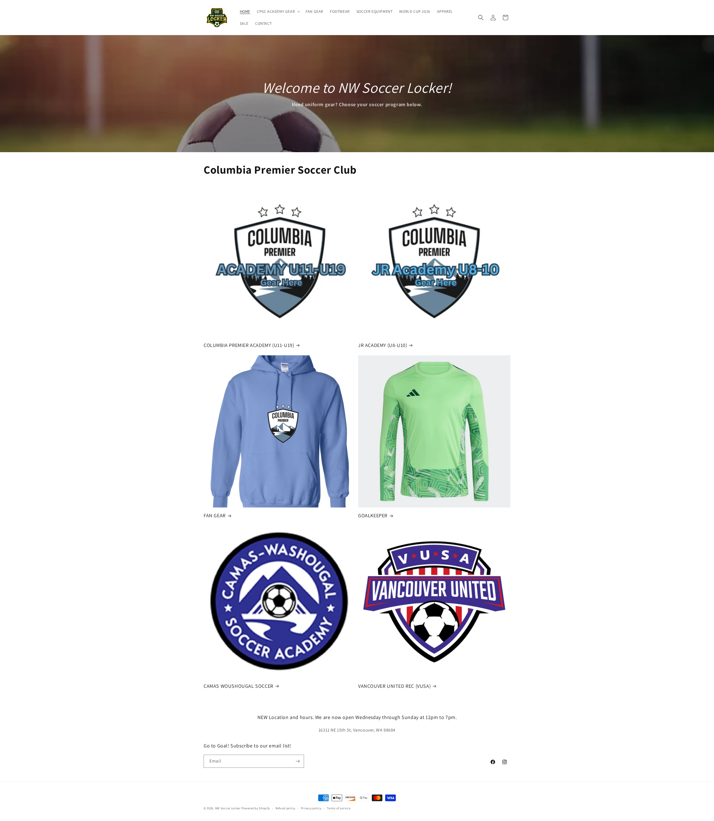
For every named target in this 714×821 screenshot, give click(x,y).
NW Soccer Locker (228, 808)
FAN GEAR (215, 515)
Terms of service (338, 808)
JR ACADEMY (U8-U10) (382, 345)
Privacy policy (311, 808)
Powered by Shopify (256, 808)
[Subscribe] (297, 761)
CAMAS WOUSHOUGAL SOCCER (238, 686)
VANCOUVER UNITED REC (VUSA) (394, 686)
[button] (278, 11)
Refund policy (285, 808)
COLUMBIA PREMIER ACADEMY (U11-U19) (249, 345)
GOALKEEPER (372, 515)
